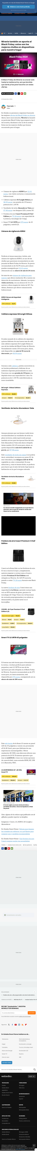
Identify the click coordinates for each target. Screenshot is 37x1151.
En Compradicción (9, 803)
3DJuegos (21, 1085)
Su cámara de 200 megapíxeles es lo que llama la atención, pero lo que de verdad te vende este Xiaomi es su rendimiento (18, 509)
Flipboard (22, 93)
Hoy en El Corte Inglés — (11, 616)
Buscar (34, 1069)
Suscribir (32, 1013)
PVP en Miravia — (9, 303)
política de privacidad (25, 1016)
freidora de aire (14, 588)
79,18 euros (16, 216)
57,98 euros (7, 210)
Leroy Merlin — (8, 627)
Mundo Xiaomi (6, 1095)
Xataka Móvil (5, 1088)
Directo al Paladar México (9, 1139)
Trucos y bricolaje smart (26, 1047)
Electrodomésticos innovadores (24, 1040)
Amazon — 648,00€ (23, 780)
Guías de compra (6, 13)
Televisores (5, 1039)
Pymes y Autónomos (24, 1121)
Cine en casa (5, 1057)
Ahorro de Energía (7, 1050)
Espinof (21, 1099)
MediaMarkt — (8, 623)
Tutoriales (5, 1047)
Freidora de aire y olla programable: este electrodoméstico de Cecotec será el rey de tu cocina (19, 995)
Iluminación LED (23, 1050)
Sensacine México (24, 1134)
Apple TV (30, 33)
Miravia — (7, 619)
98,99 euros (7, 202)
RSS (22, 1024)
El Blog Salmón (23, 1118)
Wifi (20, 1057)
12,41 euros (23, 268)
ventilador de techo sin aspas (15, 455)
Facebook (15, 93)
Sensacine (22, 1096)
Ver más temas (6, 1062)
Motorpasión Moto (24, 1110)
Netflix (16, 33)
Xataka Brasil (5, 1134)
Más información (20, 1149)
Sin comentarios (8, 93)
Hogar (3, 1044)
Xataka (4, 1085)
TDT (4, 33)
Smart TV (4, 1054)
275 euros (24, 222)
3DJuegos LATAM (23, 1132)
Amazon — (7, 398)
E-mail (25, 93)
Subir (30, 1076)
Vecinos (10, 33)
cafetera (15, 366)
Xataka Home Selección (14, 845)
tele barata (9, 743)
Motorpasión (22, 1107)
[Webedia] (6, 1077)
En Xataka (7, 505)
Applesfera (5, 1090)
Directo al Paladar (7, 1107)
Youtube (15, 1024)
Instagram (19, 1024)
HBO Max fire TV (18, 999)
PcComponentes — (22, 398)
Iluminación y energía (25, 1044)
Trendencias (5, 1118)
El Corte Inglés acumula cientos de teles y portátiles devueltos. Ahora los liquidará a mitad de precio (18, 806)
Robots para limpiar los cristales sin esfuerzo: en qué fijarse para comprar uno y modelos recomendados (17, 831)
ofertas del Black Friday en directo (22, 115)
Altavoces (23, 33)
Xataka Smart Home (7, 1092)
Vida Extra (21, 1088)
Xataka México (6, 1132)
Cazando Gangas (19, 13)
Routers (21, 1054)
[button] (11, 106)
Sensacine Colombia (24, 1137)
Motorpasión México (24, 1139)
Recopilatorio (28, 845)
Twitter (19, 93)
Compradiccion (6, 1123)
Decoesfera (5, 1121)
